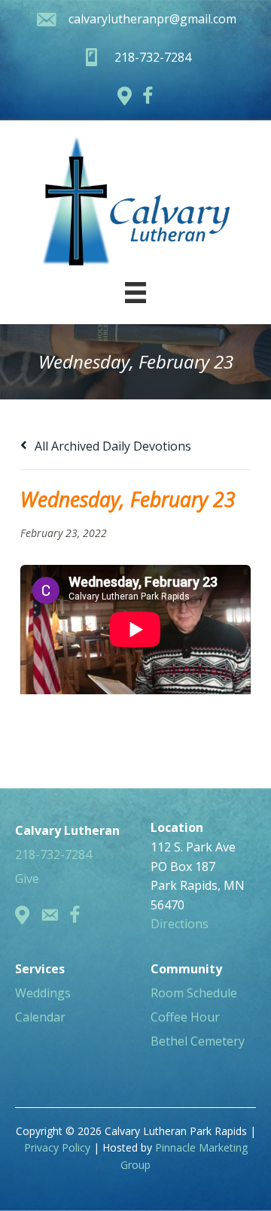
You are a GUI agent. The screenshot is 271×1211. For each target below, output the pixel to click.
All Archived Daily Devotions (111, 446)
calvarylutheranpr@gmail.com (152, 19)
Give (27, 878)
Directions (180, 923)
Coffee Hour (185, 1017)
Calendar (40, 1017)
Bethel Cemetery (198, 1041)
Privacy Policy (57, 1147)
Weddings (43, 993)
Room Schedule (194, 993)
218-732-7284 (53, 854)
